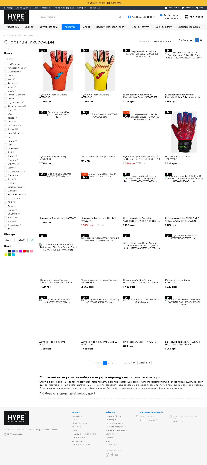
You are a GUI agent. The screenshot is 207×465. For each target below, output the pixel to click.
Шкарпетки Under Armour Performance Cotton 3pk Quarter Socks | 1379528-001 (140, 282)
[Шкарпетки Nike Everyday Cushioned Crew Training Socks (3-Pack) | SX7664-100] (142, 194)
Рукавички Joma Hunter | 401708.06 (95, 96)
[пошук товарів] (120, 17)
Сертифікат (81, 8)
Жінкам (29, 27)
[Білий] (6, 251)
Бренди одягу (163, 27)
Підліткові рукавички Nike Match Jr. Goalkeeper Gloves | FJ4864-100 (141, 157)
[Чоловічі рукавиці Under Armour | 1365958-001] (100, 255)
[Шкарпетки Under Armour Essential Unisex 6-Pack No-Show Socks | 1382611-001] (184, 70)
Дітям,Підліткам (49, 27)
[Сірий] (17, 251)
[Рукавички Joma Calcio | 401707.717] (184, 255)
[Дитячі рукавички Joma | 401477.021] (58, 317)
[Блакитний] (13, 254)
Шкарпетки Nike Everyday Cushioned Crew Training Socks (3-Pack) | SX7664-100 (141, 221)
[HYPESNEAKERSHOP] (16, 418)
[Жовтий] (6, 254)
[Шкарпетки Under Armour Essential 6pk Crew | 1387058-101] (142, 70)
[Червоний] (24, 251)
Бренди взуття (140, 27)
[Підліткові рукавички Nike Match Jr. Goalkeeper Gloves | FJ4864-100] (142, 132)
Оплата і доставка (24, 8)
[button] (205, 3)
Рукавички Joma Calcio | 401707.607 (178, 157)
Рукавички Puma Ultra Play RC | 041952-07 (98, 219)
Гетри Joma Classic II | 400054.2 (98, 156)
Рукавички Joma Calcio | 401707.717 (178, 281)
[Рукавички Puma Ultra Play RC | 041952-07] (100, 194)
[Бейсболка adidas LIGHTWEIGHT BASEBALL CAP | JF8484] (184, 317)
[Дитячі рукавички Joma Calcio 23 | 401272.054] (100, 317)
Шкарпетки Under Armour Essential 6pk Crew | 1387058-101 (140, 96)
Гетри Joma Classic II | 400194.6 (139, 341)
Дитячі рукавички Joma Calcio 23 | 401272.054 (99, 343)
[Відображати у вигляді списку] (201, 40)
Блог (100, 8)
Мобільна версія (14, 434)
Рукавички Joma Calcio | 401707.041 (52, 157)
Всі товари (9, 8)
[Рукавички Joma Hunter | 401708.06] (100, 70)
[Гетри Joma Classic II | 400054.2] (100, 132)
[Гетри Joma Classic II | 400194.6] (142, 317)
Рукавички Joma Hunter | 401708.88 (53, 96)
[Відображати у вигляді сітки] (197, 40)
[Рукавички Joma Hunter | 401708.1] (58, 194)
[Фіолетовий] (20, 251)
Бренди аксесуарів (189, 27)
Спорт (86, 27)
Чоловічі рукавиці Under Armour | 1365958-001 (99, 281)
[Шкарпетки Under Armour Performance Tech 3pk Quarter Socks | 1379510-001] (58, 255)
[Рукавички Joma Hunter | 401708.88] (58, 70)
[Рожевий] (31, 251)
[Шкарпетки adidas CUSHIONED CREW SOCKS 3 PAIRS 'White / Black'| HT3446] (184, 194)
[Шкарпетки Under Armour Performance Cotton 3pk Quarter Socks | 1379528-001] (142, 255)
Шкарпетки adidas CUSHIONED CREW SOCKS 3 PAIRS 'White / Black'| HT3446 (182, 221)
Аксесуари (70, 27)
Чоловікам (13, 27)
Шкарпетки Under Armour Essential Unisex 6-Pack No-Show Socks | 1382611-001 (182, 97)
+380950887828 (142, 17)
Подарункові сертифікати (111, 27)
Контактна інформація (64, 8)
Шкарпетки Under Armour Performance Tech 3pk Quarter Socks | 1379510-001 (55, 282)
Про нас (92, 8)
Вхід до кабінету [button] (113, 416)
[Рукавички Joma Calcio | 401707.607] (184, 132)
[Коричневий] (28, 251)
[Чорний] (9, 251)
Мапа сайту (111, 444)
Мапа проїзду (178, 421)
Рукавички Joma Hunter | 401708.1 (57, 218)
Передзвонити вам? (148, 420)
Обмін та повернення (43, 8)
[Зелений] (9, 254)
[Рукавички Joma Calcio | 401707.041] (58, 132)
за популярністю (162, 41)
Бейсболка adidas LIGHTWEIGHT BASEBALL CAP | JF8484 (183, 343)
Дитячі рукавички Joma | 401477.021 (52, 343)
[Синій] (13, 251)
